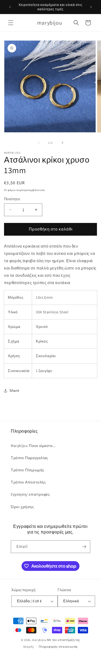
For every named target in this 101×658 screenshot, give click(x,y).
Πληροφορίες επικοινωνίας (58, 647)
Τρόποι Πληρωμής (27, 470)
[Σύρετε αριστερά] (39, 143)
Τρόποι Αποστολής (28, 482)
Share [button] (14, 390)
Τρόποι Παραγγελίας (29, 457)
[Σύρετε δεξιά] (62, 143)
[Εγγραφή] (84, 546)
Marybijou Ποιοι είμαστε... (33, 445)
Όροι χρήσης (22, 506)
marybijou (39, 640)
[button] (11, 23)
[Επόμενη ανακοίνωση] (91, 7)
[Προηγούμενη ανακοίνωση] (10, 7)
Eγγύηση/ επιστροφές (30, 494)
